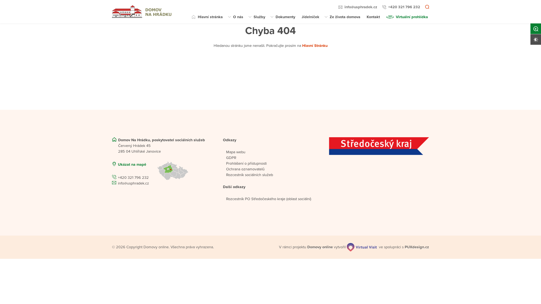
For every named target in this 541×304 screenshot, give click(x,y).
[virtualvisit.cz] (362, 247)
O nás (238, 17)
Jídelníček (310, 17)
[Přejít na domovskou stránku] (141, 11)
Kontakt (373, 17)
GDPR (231, 157)
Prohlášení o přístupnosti (246, 163)
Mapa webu (235, 152)
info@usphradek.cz (360, 7)
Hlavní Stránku (315, 45)
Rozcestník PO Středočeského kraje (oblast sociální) (268, 199)
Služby (259, 17)
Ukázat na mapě (132, 164)
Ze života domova (345, 17)
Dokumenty (285, 17)
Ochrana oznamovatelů (245, 169)
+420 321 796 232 (404, 7)
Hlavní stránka (210, 17)
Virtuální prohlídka (412, 17)
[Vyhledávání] (427, 7)
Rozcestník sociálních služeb (249, 174)
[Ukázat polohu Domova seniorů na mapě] (184, 171)
